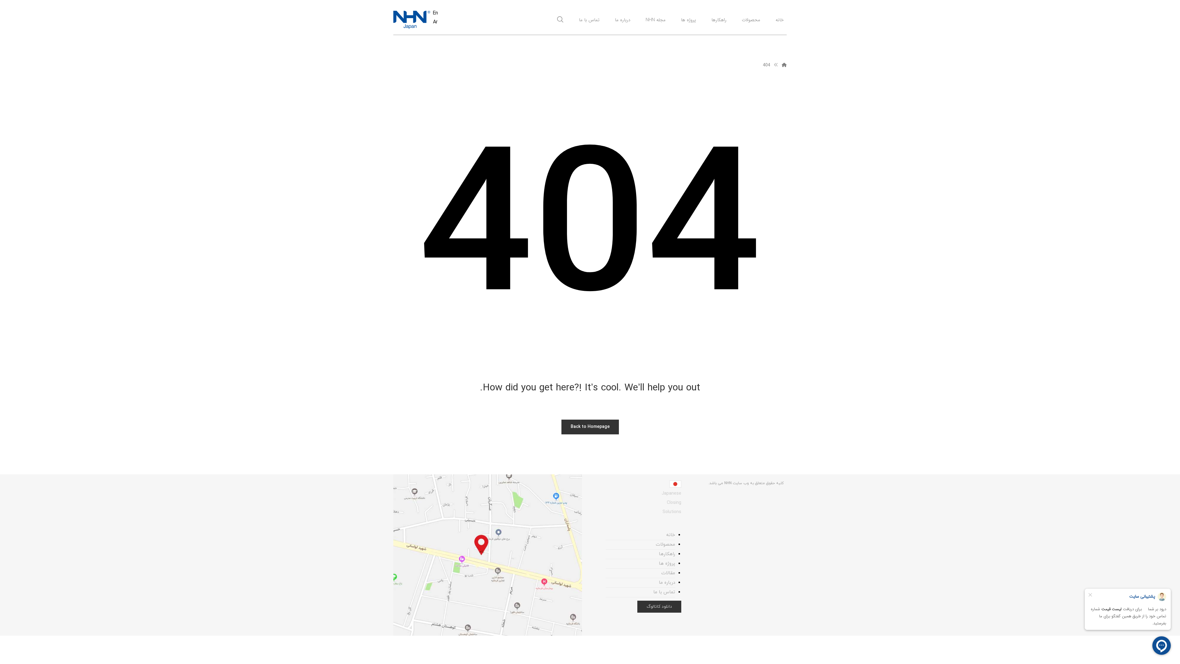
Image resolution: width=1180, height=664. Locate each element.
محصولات (665, 544)
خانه (670, 535)
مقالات (668, 573)
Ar (435, 22)
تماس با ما (664, 592)
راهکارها (667, 554)
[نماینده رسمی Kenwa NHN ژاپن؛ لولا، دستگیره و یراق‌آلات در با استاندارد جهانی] (411, 20)
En (435, 13)
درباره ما (667, 582)
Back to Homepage (590, 427)
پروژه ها (667, 563)
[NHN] (784, 65)
